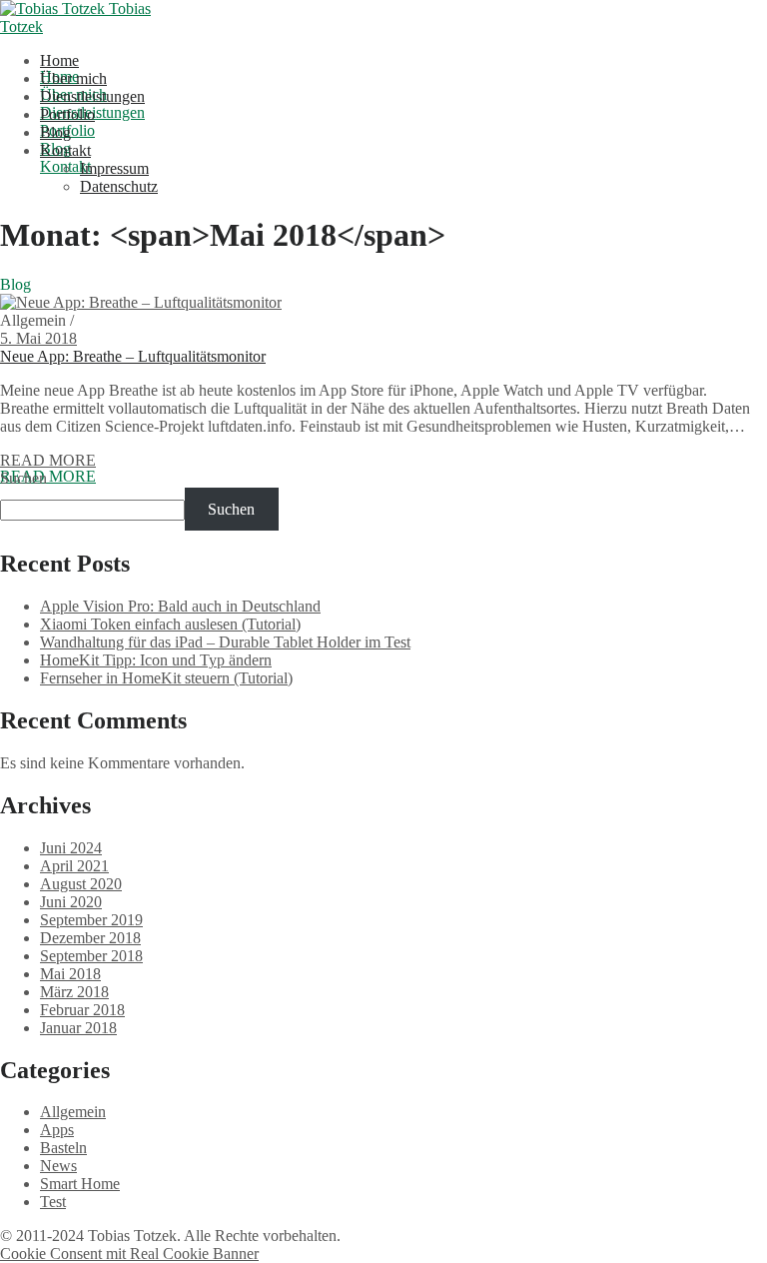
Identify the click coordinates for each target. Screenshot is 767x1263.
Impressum (114, 168)
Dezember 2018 (90, 937)
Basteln (63, 1147)
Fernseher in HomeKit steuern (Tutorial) (166, 677)
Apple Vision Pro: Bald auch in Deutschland (180, 606)
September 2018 (91, 955)
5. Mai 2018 (38, 338)
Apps (57, 1129)
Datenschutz (119, 186)
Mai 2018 (70, 973)
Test (53, 1201)
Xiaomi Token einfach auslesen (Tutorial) (170, 624)
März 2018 (74, 991)
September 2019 (91, 919)
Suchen (23, 478)
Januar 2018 (78, 1027)
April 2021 (74, 865)
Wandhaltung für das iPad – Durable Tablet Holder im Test (225, 641)
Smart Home (80, 1183)
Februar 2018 (82, 1009)
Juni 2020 (71, 901)
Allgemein (73, 1111)
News (58, 1165)
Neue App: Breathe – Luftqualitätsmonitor (133, 356)
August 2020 (81, 883)
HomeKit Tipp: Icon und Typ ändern (156, 659)
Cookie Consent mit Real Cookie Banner (129, 1253)
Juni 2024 (71, 847)
